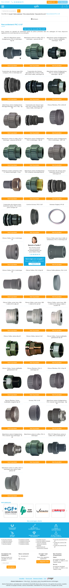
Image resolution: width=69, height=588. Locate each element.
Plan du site (29, 578)
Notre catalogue (17, 14)
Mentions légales (38, 578)
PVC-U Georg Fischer (28, 14)
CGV (45, 578)
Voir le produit (12, 65)
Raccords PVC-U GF (40, 14)
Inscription (11, 567)
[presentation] (2, 511)
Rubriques (35, 19)
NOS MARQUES (6, 502)
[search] (9, 10)
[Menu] (2, 6)
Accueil (10, 14)
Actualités (21, 578)
